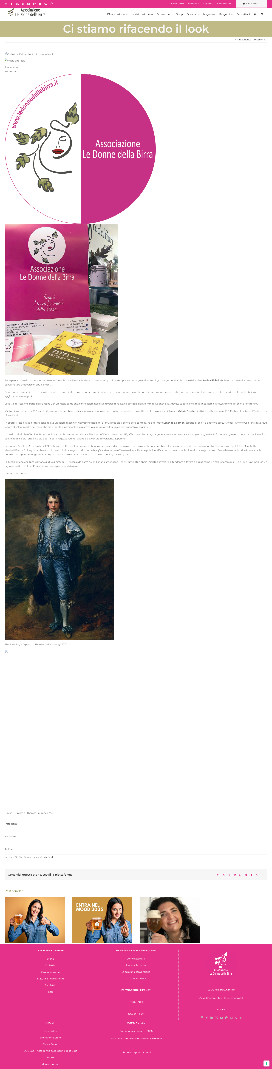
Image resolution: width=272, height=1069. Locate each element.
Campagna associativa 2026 (136, 1031)
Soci (50, 991)
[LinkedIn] (211, 1017)
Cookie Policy (136, 1013)
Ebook (50, 1057)
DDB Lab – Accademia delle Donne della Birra (50, 1050)
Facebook (10, 836)
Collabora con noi (136, 978)
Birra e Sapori (50, 1044)
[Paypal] (226, 1017)
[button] (262, 14)
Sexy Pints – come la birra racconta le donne (136, 1038)
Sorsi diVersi (50, 1031)
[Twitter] (216, 1017)
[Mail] (231, 1017)
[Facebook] (207, 1017)
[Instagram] (202, 1017)
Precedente (244, 39)
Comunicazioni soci (43, 857)
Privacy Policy (136, 1001)
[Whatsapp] (241, 1017)
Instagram (11, 823)
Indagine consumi (50, 1064)
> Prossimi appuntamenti (136, 1052)
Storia (50, 958)
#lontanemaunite (50, 1037)
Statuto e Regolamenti (50, 978)
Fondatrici (51, 985)
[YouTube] (221, 1017)
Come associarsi (136, 958)
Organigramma (50, 972)
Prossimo (259, 39)
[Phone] (236, 1017)
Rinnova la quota (136, 965)
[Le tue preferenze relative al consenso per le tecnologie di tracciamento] (266, 1063)
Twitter (9, 849)
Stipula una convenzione (136, 971)
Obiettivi (50, 965)
